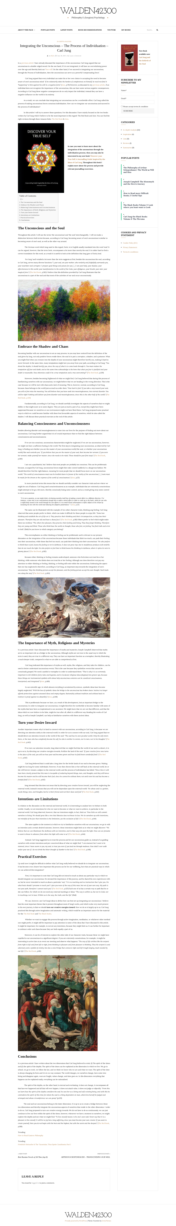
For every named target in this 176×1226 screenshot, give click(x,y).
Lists (124, 139)
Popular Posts (48, 30)
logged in (35, 1183)
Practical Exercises (27, 218)
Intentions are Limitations (30, 215)
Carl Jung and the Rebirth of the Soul (145, 60)
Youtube (111, 30)
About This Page (25, 30)
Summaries (127, 148)
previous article (27, 63)
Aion (63, 85)
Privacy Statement (130, 247)
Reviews (126, 143)
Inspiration (127, 134)
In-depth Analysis (64, 41)
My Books (126, 30)
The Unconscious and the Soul (31, 202)
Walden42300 (88, 11)
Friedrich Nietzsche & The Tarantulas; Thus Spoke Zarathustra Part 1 (44, 1144)
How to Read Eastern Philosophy (30, 1135)
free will (49, 69)
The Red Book (57, 119)
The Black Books (44, 914)
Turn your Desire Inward (29, 212)
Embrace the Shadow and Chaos (32, 205)
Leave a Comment (75, 56)
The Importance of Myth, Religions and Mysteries (38, 210)
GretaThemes (106, 1221)
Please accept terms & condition (135, 106)
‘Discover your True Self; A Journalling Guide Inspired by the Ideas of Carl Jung (86, 159)
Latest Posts (66, 30)
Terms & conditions (130, 252)
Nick (52, 56)
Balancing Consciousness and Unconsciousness (38, 207)
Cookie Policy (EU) (130, 243)
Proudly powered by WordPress (76, 1221)
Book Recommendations (90, 30)
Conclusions (25, 220)
